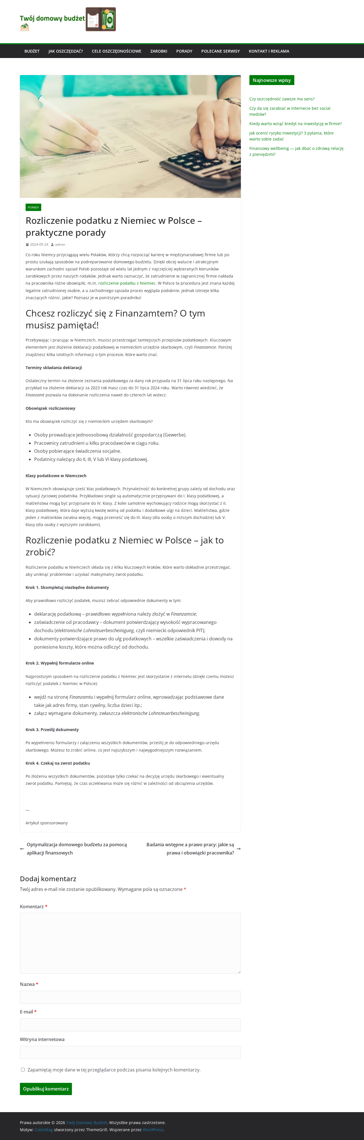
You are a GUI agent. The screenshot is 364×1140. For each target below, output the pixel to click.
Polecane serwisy (220, 51)
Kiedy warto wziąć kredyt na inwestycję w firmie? (295, 123)
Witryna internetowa (42, 1039)
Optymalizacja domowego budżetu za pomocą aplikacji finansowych (77, 848)
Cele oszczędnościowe (116, 51)
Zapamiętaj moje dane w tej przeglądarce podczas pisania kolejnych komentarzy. (114, 1070)
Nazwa (29, 984)
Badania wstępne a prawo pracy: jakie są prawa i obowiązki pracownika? (190, 848)
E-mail (28, 1012)
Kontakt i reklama (269, 51)
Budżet (32, 51)
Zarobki (158, 51)
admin (60, 244)
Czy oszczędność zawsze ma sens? (282, 99)
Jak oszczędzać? (66, 51)
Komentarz (33, 906)
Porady (184, 51)
